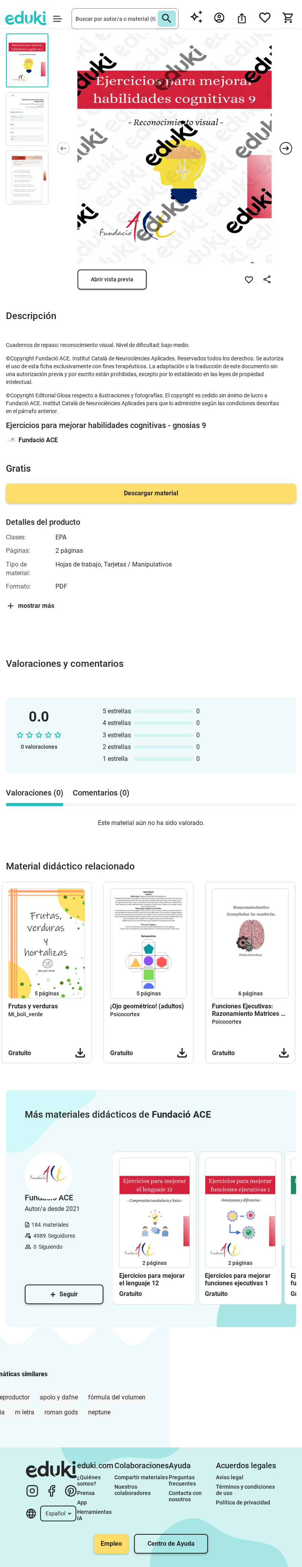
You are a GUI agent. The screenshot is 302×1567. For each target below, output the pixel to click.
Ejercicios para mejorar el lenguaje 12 (152, 1279)
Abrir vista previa (112, 279)
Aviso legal (229, 1477)
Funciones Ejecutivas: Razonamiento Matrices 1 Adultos (248, 1009)
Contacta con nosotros (186, 1496)
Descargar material (151, 493)
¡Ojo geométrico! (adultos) (147, 1006)
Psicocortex (125, 1014)
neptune (99, 1412)
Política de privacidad (243, 1502)
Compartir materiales (141, 1477)
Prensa (86, 1493)
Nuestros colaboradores (132, 1490)
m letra (24, 1412)
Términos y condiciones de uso (246, 1490)
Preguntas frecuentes (182, 1480)
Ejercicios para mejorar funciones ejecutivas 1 (238, 1279)
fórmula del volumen (116, 1397)
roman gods (61, 1412)
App (82, 1502)
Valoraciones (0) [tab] (34, 792)
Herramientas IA (95, 1515)
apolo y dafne (59, 1397)
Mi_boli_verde (25, 1014)
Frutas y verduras (33, 1006)
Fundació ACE (38, 440)
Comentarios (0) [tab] (101, 792)
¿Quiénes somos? (89, 1480)
